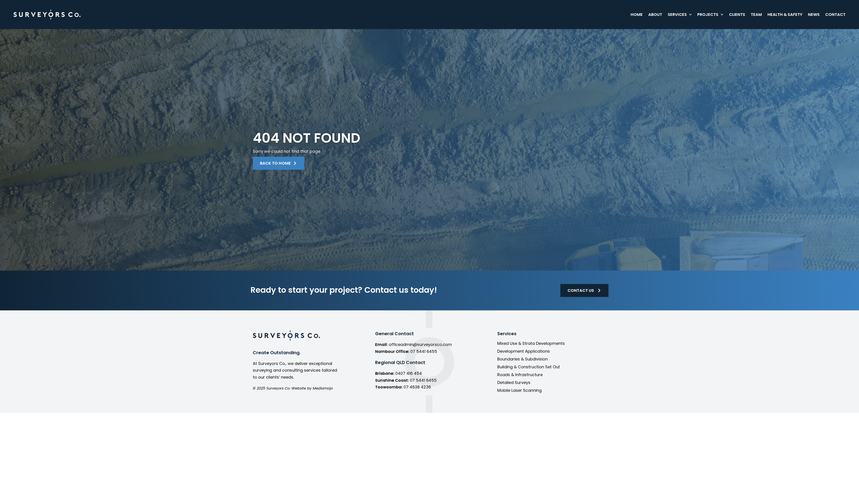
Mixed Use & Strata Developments (531, 343)
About (655, 14)
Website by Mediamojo (312, 388)
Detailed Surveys (513, 382)
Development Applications (523, 351)
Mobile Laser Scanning (519, 390)
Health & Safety (785, 14)
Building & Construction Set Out (528, 367)
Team (756, 14)
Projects (707, 14)
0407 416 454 (408, 373)
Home (637, 14)
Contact (835, 14)
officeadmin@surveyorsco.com (420, 344)
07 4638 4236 (417, 387)
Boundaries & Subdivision (522, 359)
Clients (737, 14)
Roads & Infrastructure (520, 375)
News (814, 14)
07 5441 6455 (423, 351)
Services (677, 14)
